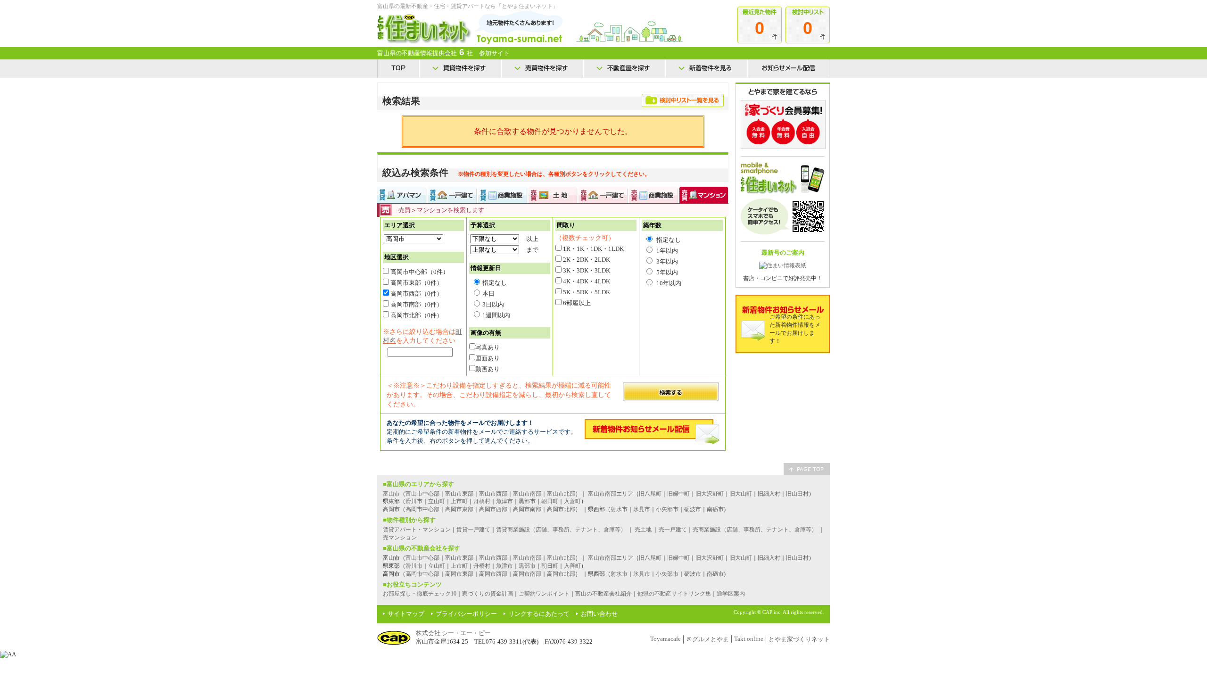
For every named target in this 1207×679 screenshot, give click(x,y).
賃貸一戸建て (452, 195)
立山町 (436, 501)
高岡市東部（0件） (416, 282)
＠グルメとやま (707, 639)
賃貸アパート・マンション (417, 529)
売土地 (643, 529)
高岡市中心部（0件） (419, 271)
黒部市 (527, 501)
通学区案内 (731, 593)
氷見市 (641, 509)
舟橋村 (481, 501)
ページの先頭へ (807, 469)
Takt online (748, 638)
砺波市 (692, 509)
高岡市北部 (561, 574)
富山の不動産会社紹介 (603, 593)
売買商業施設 (653, 195)
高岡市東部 (459, 574)
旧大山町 (740, 558)
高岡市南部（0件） (416, 304)
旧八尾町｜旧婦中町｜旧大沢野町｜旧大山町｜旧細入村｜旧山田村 (724, 493)
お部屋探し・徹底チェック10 (419, 593)
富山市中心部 (422, 558)
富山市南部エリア (610, 493)
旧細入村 (769, 558)
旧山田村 (797, 558)
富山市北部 (561, 558)
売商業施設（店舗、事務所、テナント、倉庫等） (755, 529)
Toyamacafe (665, 638)
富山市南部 (527, 558)
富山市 (391, 493)
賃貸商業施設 (503, 195)
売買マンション (704, 195)
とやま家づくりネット (799, 639)
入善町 (572, 501)
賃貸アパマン (402, 195)
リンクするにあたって (539, 613)
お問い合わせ (599, 613)
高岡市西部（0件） (416, 293)
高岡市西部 (493, 574)
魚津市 (504, 501)
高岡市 (391, 509)
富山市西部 (493, 558)
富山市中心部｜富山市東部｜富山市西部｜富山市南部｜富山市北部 (490, 493)
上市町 (459, 501)
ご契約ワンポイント (544, 593)
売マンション (400, 537)
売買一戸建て (603, 195)
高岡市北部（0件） (416, 315)
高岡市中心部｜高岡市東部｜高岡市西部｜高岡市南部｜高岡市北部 (490, 509)
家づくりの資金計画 (487, 593)
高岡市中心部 (422, 574)
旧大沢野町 (709, 558)
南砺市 (715, 509)
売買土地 (553, 195)
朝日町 (549, 501)
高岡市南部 (527, 574)
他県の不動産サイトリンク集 (674, 593)
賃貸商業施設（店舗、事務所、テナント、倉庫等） (561, 529)
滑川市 (413, 501)
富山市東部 (459, 558)
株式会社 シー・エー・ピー (453, 633)
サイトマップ (406, 613)
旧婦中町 (678, 558)
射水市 (619, 509)
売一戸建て (673, 529)
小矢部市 (667, 509)
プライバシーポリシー (466, 613)
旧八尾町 (650, 558)
